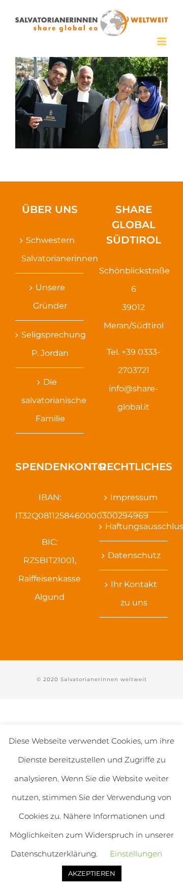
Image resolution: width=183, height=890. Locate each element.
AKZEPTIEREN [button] (91, 873)
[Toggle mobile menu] (162, 41)
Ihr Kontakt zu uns (134, 593)
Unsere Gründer (50, 297)
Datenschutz (134, 555)
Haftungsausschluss (134, 526)
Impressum (134, 497)
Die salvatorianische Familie (50, 400)
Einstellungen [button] (136, 853)
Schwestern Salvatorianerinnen (50, 249)
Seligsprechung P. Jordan (50, 344)
